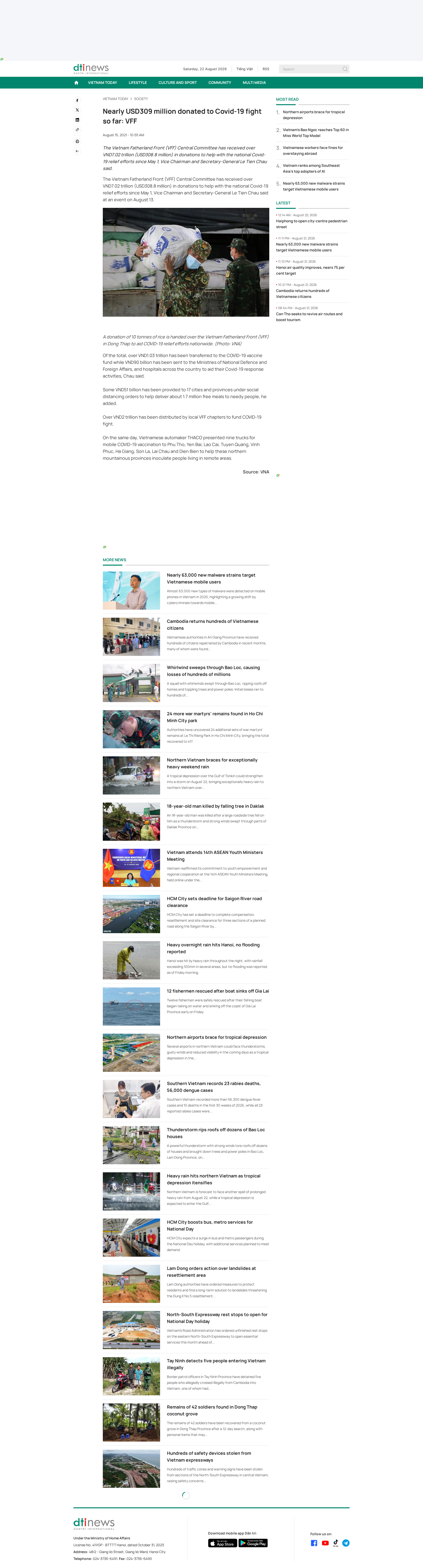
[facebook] (77, 100)
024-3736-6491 (105, 1558)
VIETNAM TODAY (102, 82)
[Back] (77, 151)
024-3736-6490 (139, 1558)
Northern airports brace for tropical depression (217, 1037)
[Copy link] (77, 130)
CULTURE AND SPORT (178, 82)
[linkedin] (77, 120)
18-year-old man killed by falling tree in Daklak (215, 806)
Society (141, 98)
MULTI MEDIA (254, 82)
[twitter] (77, 110)
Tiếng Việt (244, 69)
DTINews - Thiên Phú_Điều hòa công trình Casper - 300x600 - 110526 (313, 336)
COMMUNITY (220, 82)
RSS (266, 69)
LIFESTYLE (138, 82)
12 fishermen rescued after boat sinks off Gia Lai (218, 991)
